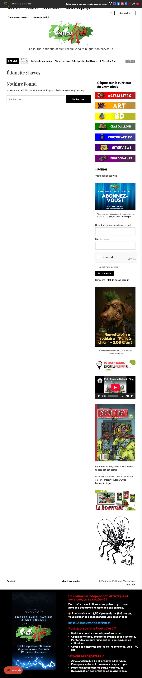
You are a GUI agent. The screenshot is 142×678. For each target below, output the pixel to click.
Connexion (26, 4)
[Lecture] (98, 395)
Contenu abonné (51, 8)
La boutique (30, 8)
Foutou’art (13, 8)
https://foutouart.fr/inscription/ (120, 216)
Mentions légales (71, 581)
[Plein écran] (131, 395)
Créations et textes (17, 17)
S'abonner (15, 4)
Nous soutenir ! (41, 17)
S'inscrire (100, 280)
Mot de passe (102, 239)
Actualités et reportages (78, 8)
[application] (115, 387)
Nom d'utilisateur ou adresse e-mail (113, 225)
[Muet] (127, 395)
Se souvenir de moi (108, 267)
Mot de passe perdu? (118, 280)
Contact (11, 581)
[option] (72, 63)
